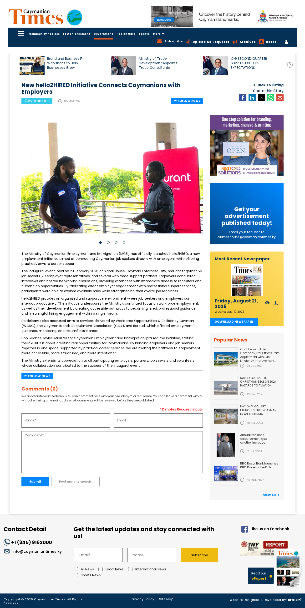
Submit (35, 481)
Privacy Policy (143, 599)
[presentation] (290, 65)
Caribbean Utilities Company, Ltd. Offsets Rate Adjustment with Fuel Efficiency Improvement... (260, 355)
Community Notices (44, 34)
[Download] (276, 304)
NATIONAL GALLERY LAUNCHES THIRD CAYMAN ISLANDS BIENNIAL (258, 410)
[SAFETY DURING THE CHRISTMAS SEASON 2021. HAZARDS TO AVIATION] (226, 388)
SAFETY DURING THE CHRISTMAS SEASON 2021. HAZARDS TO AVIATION (258, 381)
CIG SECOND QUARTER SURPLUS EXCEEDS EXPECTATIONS (249, 63)
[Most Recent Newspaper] (247, 280)
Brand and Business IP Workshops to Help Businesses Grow (65, 63)
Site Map (166, 599)
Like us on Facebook (269, 529)
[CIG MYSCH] (224, 16)
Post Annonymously (75, 481)
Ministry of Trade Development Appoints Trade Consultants (158, 63)
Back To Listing (270, 85)
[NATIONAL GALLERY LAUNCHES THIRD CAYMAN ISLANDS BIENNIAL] (226, 416)
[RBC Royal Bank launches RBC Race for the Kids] (226, 473)
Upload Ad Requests (211, 42)
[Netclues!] (294, 599)
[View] (267, 304)
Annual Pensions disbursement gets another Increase (254, 439)
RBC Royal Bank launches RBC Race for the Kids (259, 465)
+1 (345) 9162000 (31, 542)
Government (103, 34)
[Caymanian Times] (45, 16)
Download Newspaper (234, 322)
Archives (248, 42)
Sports (144, 34)
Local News (115, 569)
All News (87, 569)
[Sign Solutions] (247, 145)
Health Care (126, 34)
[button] (32, 65)
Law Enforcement (76, 34)
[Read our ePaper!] (288, 589)
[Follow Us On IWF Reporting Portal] (257, 549)
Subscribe (199, 555)
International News (150, 569)
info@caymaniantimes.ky (37, 551)
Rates (271, 42)
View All (270, 495)
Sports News (91, 575)
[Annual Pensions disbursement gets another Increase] (226, 445)
